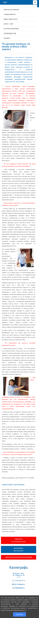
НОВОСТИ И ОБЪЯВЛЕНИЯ (11, 10)
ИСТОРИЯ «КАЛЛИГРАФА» (11, 29)
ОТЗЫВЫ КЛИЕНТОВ (9, 14)
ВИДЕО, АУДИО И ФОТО (11, 19)
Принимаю (19, 614)
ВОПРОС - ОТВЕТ (8, 24)
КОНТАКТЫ (7, 38)
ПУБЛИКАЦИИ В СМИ (10, 33)
